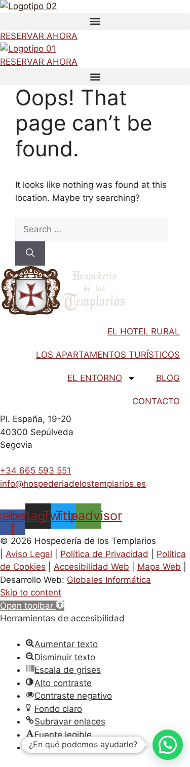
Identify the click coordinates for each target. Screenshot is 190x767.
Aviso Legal (29, 554)
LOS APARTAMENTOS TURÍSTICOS (108, 355)
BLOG (168, 378)
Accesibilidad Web (91, 567)
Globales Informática (109, 580)
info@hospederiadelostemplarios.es (73, 484)
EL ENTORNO (94, 378)
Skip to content (30, 592)
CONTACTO (156, 401)
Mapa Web (159, 567)
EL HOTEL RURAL (143, 331)
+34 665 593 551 (35, 470)
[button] (95, 21)
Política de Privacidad (104, 554)
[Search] (30, 253)
